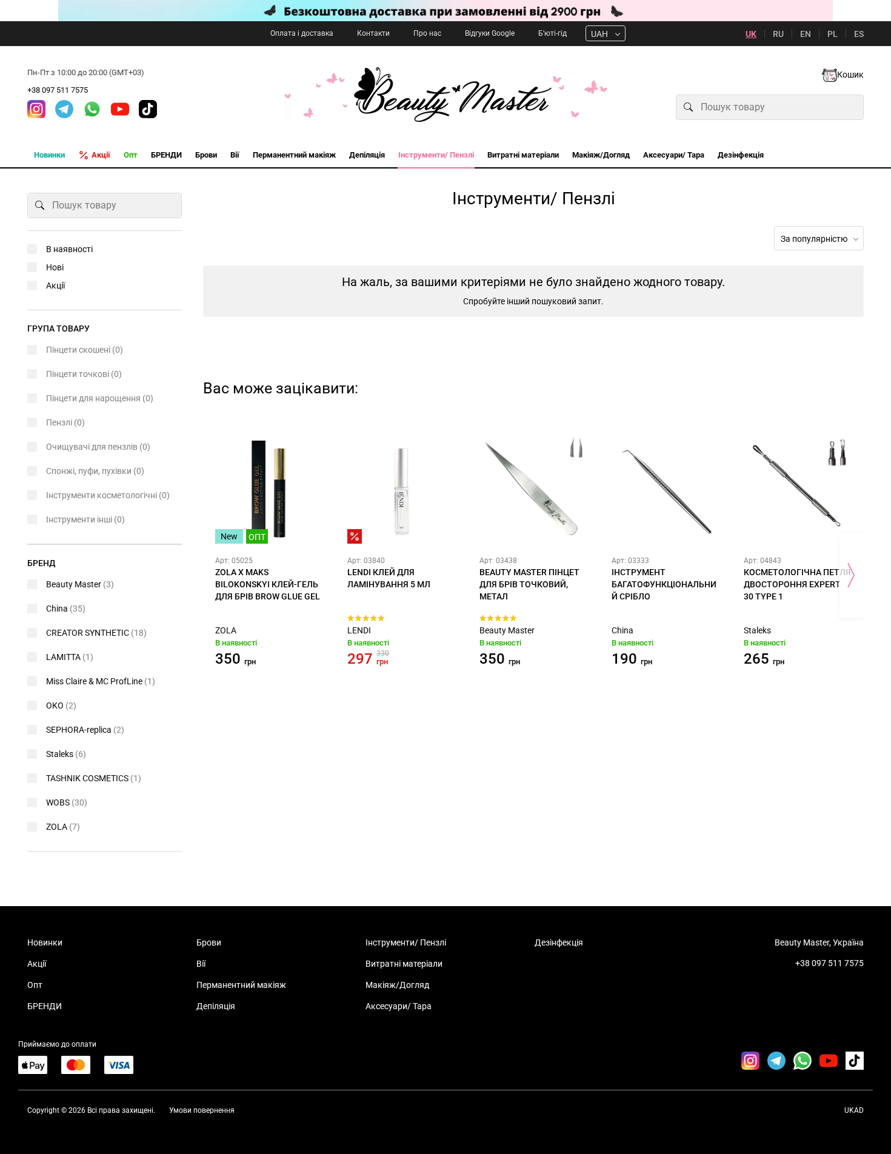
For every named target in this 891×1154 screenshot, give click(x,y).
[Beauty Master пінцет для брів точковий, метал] (533, 490)
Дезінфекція (559, 942)
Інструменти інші (85, 519)
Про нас (427, 33)
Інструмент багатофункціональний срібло (664, 584)
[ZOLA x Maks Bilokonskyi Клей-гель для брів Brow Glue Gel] (269, 490)
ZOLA (225, 630)
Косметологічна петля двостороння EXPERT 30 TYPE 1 (797, 584)
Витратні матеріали (403, 964)
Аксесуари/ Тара (398, 1006)
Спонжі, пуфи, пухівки (95, 471)
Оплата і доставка (301, 33)
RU (778, 34)
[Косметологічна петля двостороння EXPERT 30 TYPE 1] (798, 490)
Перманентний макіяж (241, 985)
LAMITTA (69, 657)
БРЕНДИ (44, 1006)
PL (832, 34)
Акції (55, 285)
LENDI (359, 630)
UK (751, 34)
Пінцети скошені (84, 350)
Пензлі (65, 422)
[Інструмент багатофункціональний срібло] (665, 490)
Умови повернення (202, 1110)
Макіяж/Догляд (397, 985)
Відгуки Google (490, 33)
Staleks (757, 630)
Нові (55, 267)
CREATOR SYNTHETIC (96, 633)
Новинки (44, 942)
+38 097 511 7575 (57, 90)
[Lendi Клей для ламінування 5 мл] (401, 490)
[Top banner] (445, 10)
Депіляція (215, 1006)
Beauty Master (507, 630)
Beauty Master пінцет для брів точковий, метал (529, 584)
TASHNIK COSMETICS (93, 778)
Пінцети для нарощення (99, 398)
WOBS (66, 802)
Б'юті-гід (552, 33)
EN (805, 34)
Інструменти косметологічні (108, 495)
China (622, 630)
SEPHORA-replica (85, 730)
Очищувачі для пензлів (98, 447)
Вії (200, 964)
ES (859, 34)
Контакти (373, 33)
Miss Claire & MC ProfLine (100, 681)
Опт (34, 985)
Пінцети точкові (84, 374)
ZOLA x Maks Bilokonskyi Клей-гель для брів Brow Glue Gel (267, 584)
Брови (208, 942)
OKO (61, 705)
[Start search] (688, 107)
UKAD (854, 1110)
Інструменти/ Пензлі (405, 942)
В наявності (69, 249)
